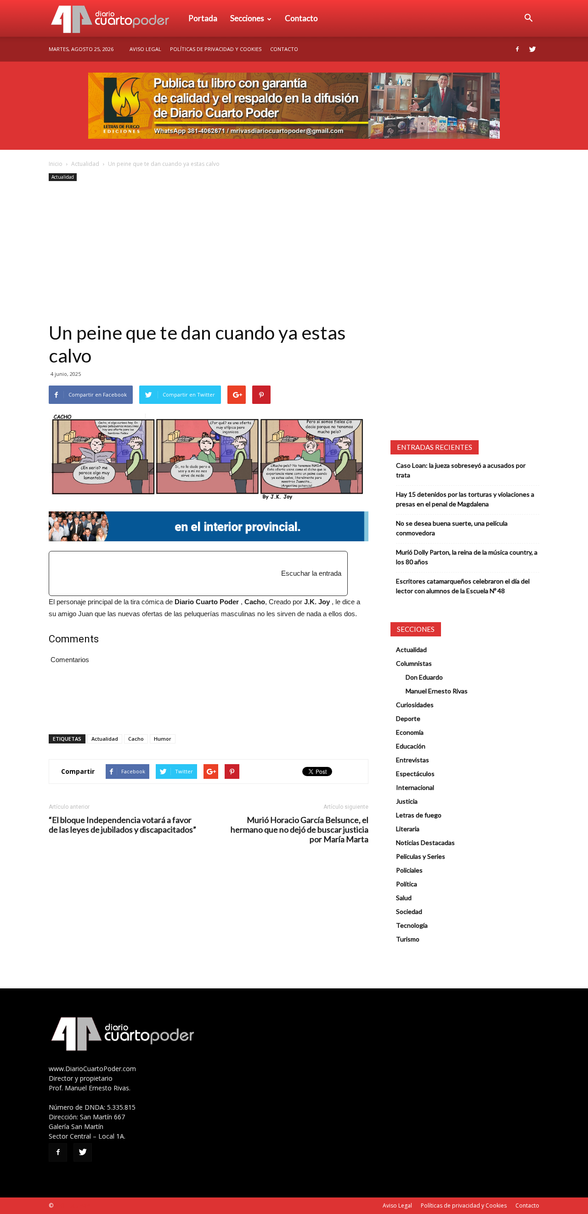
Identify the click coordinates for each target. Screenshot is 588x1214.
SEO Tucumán (72, 1205)
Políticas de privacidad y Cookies (215, 48)
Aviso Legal (145, 48)
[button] (528, 18)
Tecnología (412, 925)
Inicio (55, 164)
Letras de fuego (418, 815)
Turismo (407, 939)
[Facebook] (517, 49)
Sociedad (409, 911)
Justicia (407, 801)
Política (406, 884)
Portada (202, 18)
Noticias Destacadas (425, 842)
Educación (410, 746)
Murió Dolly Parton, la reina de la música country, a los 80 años (466, 557)
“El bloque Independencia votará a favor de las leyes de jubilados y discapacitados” (122, 824)
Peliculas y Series (420, 856)
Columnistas (414, 663)
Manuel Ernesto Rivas (437, 691)
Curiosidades (415, 705)
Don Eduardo (424, 677)
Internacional (415, 787)
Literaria (407, 829)
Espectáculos (415, 773)
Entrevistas (412, 760)
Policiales (409, 870)
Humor (162, 738)
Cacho (136, 738)
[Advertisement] (208, 252)
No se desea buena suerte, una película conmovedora (452, 528)
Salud (404, 898)
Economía (410, 732)
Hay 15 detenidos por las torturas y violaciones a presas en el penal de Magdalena (465, 499)
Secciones (247, 18)
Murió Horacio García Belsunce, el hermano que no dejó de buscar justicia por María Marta (299, 829)
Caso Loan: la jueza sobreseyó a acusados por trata (461, 470)
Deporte (408, 718)
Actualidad (85, 164)
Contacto (301, 18)
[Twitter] (532, 49)
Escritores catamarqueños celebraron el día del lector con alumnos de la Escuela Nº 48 (463, 586)
